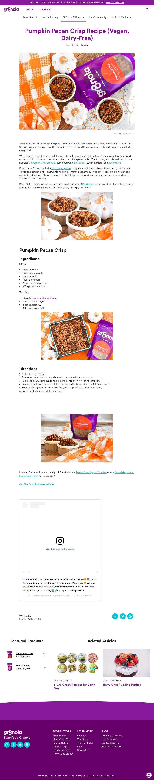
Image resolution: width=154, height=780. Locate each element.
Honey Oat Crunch (63, 753)
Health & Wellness (121, 17)
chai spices (80, 162)
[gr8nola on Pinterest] (27, 745)
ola (91, 184)
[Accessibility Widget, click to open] (149, 775)
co (110, 162)
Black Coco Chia (62, 739)
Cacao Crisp (60, 746)
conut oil (116, 162)
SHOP (29, 9)
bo (69, 168)
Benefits (81, 735)
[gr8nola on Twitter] (20, 745)
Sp (77, 472)
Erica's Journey (50, 17)
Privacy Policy (61, 776)
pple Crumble (99, 472)
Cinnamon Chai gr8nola (42, 297)
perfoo (25, 475)
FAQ (79, 746)
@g (83, 184)
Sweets (84, 45)
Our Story (82, 739)
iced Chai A (85, 472)
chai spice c (57, 168)
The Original (23, 665)
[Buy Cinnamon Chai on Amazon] (44, 654)
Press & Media (85, 742)
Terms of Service (77, 776)
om (66, 168)
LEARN (44, 9)
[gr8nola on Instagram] (7, 745)
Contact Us (83, 750)
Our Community (97, 17)
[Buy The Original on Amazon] (44, 667)
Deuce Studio (109, 776)
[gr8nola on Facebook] (14, 745)
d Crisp (33, 475)
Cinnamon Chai (24, 653)
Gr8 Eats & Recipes (73, 17)
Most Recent (30, 17)
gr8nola (47, 595)
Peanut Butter (60, 742)
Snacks (75, 45)
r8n (87, 184)
